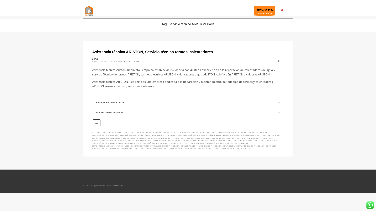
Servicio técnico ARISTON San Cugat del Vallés (110, 146)
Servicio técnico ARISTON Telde (175, 149)
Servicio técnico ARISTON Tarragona (147, 149)
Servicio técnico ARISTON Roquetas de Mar (159, 143)
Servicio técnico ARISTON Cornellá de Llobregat (202, 135)
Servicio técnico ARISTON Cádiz (131, 135)
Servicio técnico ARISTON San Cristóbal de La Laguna (227, 143)
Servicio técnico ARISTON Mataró (239, 141)
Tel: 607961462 (264, 9)
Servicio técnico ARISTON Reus (129, 143)
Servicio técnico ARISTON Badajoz (224, 133)
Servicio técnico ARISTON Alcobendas (137, 133)
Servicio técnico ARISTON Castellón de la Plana (163, 135)
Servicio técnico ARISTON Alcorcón (167, 133)
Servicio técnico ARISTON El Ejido (268, 135)
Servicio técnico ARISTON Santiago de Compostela (112, 149)
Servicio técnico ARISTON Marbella (211, 141)
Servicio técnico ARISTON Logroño (132, 141)
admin (95, 58)
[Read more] (96, 126)
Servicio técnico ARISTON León (261, 138)
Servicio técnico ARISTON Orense (266, 141)
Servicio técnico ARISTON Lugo (184, 141)
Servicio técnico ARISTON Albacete (108, 133)
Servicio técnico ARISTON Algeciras (196, 133)
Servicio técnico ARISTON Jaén (199, 138)
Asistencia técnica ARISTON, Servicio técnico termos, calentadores (152, 52)
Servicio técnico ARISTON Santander (261, 146)
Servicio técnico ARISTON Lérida (104, 141)
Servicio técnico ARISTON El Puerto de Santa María (112, 138)
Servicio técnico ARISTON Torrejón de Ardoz (232, 149)
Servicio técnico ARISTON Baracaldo (252, 133)
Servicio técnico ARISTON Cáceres (105, 135)
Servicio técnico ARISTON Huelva (173, 138)
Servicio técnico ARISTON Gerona (146, 138)
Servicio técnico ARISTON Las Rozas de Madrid (229, 138)
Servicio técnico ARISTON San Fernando (145, 146)
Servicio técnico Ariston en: (110, 112)
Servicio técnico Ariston (129, 62)
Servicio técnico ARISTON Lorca (159, 141)
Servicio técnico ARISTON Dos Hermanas (238, 135)
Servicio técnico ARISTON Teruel (201, 149)
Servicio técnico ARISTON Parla (104, 143)
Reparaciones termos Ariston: (111, 102)
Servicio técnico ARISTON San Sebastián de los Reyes (182, 146)
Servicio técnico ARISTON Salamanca (191, 143)
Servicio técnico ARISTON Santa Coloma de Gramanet (225, 146)
